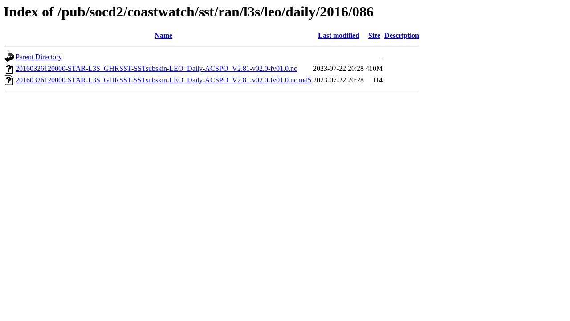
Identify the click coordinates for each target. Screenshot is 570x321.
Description (401, 35)
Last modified (338, 35)
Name (163, 35)
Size (374, 35)
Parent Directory (39, 57)
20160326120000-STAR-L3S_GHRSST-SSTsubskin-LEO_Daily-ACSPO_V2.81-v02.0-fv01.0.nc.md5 (163, 80)
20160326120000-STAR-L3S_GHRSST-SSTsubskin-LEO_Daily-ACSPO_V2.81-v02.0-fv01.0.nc (156, 68)
